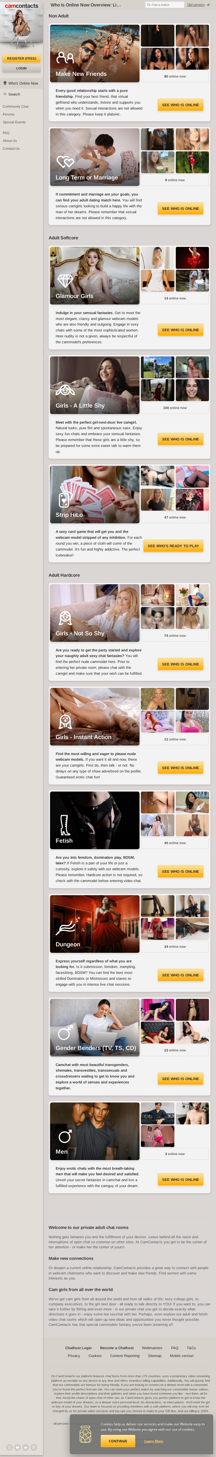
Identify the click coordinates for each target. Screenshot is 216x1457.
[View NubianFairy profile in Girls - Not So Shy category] (157, 618)
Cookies (95, 1356)
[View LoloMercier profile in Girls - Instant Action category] (157, 722)
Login (21, 68)
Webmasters (152, 1348)
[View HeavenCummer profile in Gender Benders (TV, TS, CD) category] (192, 1033)
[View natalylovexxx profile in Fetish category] (192, 825)
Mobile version (182, 1356)
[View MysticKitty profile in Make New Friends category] (157, 36)
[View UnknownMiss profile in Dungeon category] (157, 906)
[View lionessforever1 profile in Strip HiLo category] (157, 477)
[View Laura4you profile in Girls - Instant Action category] (157, 699)
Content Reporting (125, 1356)
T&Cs (191, 1348)
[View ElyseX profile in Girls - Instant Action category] (192, 699)
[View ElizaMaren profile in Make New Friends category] (192, 59)
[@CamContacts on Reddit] (25, 1447)
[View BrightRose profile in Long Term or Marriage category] (157, 162)
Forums (8, 114)
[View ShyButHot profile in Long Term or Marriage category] (192, 162)
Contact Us (11, 149)
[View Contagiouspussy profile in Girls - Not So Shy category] (192, 618)
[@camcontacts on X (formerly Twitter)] (9, 1447)
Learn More (153, 1441)
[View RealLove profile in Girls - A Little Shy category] (157, 367)
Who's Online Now (23, 83)
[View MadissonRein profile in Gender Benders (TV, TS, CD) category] (157, 1010)
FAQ (6, 133)
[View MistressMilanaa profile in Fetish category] (157, 825)
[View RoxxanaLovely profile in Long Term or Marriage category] (192, 139)
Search (14, 94)
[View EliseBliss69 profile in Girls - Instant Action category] (192, 722)
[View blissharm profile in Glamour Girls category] (157, 281)
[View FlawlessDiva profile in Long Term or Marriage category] (157, 139)
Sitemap (154, 1356)
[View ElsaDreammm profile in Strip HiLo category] (192, 477)
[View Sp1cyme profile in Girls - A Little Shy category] (192, 367)
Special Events (14, 122)
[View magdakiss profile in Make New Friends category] (192, 36)
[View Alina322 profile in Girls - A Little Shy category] (157, 390)
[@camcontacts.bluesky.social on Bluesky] (17, 1447)
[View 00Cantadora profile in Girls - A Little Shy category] (192, 390)
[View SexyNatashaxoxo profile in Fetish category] (192, 802)
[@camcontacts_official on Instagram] (33, 1447)
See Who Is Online (180, 105)
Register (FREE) (21, 58)
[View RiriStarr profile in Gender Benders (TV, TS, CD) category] (192, 1010)
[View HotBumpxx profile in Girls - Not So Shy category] (192, 595)
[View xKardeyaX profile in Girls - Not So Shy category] (157, 595)
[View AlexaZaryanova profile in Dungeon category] (192, 906)
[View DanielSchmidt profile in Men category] (157, 1136)
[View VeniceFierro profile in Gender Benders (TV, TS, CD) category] (157, 1033)
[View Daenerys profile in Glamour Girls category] (192, 258)
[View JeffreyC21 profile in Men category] (157, 1113)
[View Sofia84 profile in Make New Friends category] (157, 59)
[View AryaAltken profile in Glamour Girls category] (157, 258)
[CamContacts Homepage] (21, 28)
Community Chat (15, 106)
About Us (10, 141)
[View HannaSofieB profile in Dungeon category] (157, 929)
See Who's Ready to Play (173, 546)
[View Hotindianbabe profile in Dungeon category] (192, 929)
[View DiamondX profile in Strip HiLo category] (157, 500)
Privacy (74, 1356)
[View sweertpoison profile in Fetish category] (157, 802)
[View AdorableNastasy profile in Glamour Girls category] (192, 281)
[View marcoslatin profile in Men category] (192, 1113)
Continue (118, 1441)
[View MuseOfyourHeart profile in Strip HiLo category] (192, 500)
